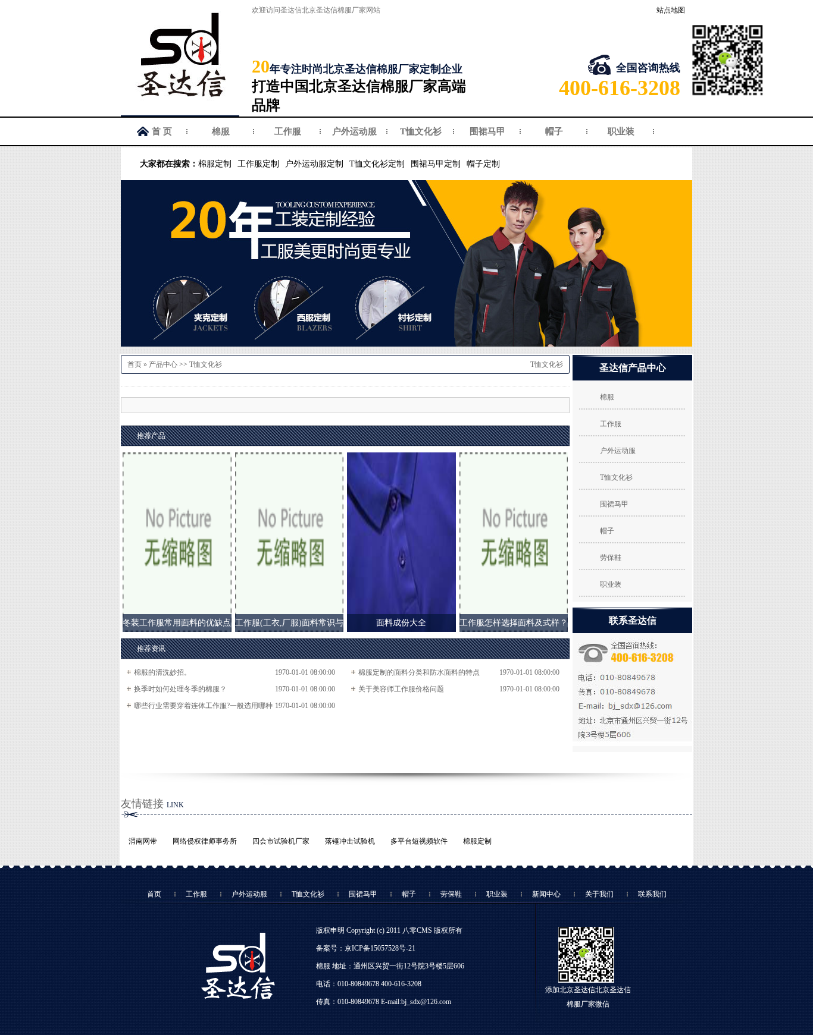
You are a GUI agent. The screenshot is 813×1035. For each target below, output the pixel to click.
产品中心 (163, 364)
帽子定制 (483, 163)
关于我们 (599, 894)
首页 (134, 364)
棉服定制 (215, 163)
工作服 (287, 131)
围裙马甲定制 (436, 163)
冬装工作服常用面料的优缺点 (177, 622)
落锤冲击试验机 (350, 841)
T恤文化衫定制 (377, 163)
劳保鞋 (610, 557)
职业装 (621, 131)
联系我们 (652, 894)
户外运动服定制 (314, 163)
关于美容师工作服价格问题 (401, 689)
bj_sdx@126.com (426, 1002)
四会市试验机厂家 (280, 841)
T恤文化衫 (421, 131)
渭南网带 (143, 841)
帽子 (554, 131)
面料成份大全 (401, 622)
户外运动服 (354, 131)
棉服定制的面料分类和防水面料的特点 (419, 672)
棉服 (221, 131)
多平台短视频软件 (419, 841)
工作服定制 (258, 163)
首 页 (162, 131)
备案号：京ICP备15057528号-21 (365, 948)
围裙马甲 (487, 131)
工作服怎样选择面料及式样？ (513, 622)
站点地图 (670, 10)
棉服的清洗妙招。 (162, 672)
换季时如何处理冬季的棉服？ (180, 689)
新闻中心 (546, 894)
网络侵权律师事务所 (205, 841)
